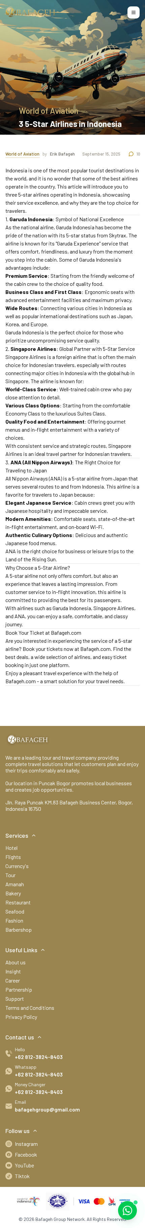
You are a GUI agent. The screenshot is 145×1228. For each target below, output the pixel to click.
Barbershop (18, 929)
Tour (10, 875)
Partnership (18, 989)
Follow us (17, 1130)
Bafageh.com (95, 648)
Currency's (17, 866)
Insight (13, 971)
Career (12, 980)
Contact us (19, 1037)
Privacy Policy (21, 1017)
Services (16, 835)
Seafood (14, 911)
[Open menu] (133, 12)
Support (14, 998)
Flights (13, 857)
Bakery (13, 893)
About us (15, 962)
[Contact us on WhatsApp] (127, 1210)
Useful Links (21, 950)
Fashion (14, 920)
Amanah (14, 884)
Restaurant (18, 902)
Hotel (11, 847)
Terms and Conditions (29, 1007)
